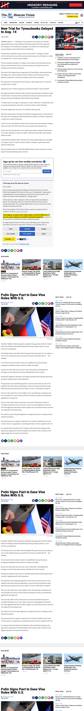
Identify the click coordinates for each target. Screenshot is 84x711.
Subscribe (47, 171)
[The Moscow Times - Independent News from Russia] (18, 15)
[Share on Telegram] (39, 37)
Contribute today (72, 16)
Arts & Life (44, 22)
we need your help (21, 211)
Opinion (36, 22)
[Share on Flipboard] (48, 37)
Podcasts (53, 22)
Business (29, 22)
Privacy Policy (17, 174)
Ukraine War (13, 22)
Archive (60, 22)
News (5, 22)
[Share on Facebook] (33, 37)
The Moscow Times (8, 302)
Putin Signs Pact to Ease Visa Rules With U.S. (23, 296)
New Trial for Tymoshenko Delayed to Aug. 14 (27, 30)
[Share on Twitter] (36, 37)
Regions (21, 22)
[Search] (82, 23)
